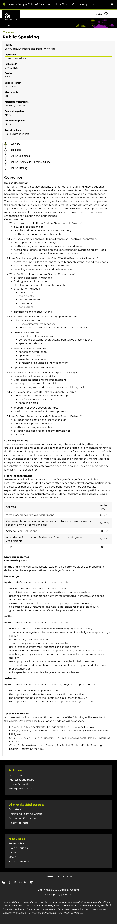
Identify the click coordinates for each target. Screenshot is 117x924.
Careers (13, 852)
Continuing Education (22, 818)
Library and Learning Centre (26, 813)
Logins (99, 14)
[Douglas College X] (14, 883)
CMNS (9, 25)
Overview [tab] (15, 143)
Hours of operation (20, 784)
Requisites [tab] (15, 149)
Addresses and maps (21, 779)
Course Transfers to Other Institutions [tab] (30, 162)
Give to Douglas (18, 848)
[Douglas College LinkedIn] (20, 883)
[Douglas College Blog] (31, 883)
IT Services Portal (19, 822)
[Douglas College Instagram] (3, 883)
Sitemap (68, 894)
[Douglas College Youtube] (25, 883)
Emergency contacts (21, 788)
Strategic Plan (17, 843)
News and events (19, 861)
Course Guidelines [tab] (20, 155)
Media (12, 857)
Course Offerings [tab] (19, 168)
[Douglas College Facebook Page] (9, 883)
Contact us (15, 775)
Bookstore (15, 809)
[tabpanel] (59, 464)
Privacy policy (52, 894)
